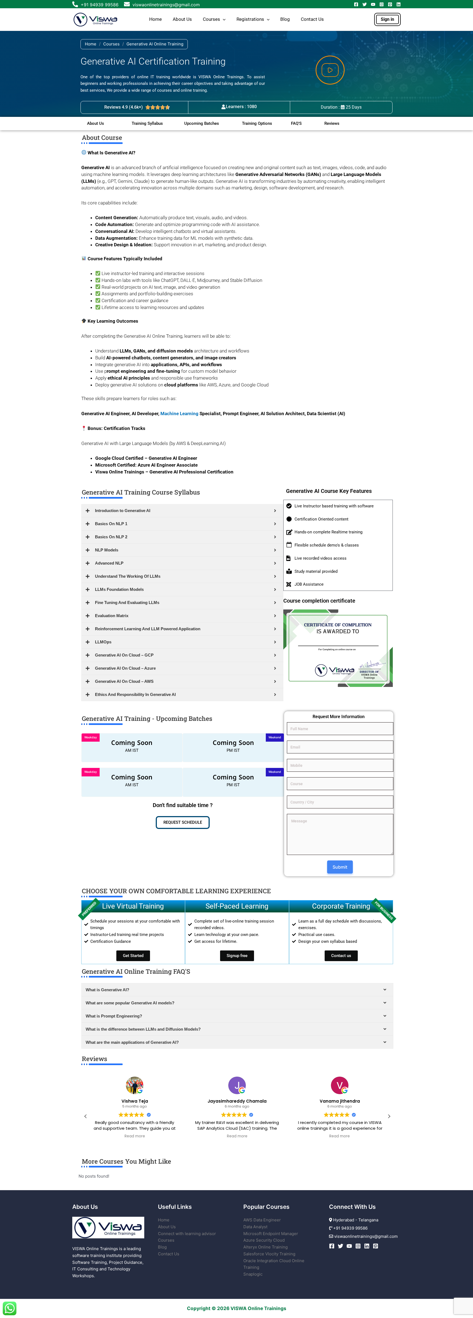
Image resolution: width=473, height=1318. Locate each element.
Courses (211, 19)
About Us (182, 19)
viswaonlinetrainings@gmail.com (165, 4)
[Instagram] (381, 4)
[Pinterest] (390, 4)
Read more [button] (134, 1136)
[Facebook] (356, 4)
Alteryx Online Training (265, 1247)
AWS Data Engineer (262, 1219)
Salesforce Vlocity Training (269, 1253)
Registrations (250, 19)
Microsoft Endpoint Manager (270, 1233)
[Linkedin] (398, 4)
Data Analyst (255, 1226)
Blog (285, 19)
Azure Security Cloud (264, 1240)
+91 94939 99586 (100, 4)
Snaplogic (253, 1274)
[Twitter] (364, 4)
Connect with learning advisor (187, 1233)
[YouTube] (373, 4)
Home (155, 19)
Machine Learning (179, 413)
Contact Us (312, 19)
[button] (223, 19)
